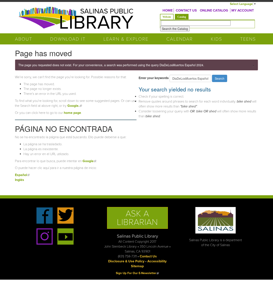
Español (22, 175)
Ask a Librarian (137, 217)
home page (72, 113)
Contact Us (148, 256)
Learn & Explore (125, 39)
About (23, 39)
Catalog (183, 16)
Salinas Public (106, 11)
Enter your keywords (154, 78)
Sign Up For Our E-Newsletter (137, 273)
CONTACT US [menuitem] (186, 10)
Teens (248, 39)
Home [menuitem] (168, 10)
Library (96, 22)
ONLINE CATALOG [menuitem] (214, 10)
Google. (74, 106)
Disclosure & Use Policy (126, 261)
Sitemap (137, 266)
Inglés (19, 180)
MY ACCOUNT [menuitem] (242, 10)
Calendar (179, 39)
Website (167, 16)
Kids (216, 39)
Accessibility (157, 261)
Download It (68, 39)
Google (89, 161)
